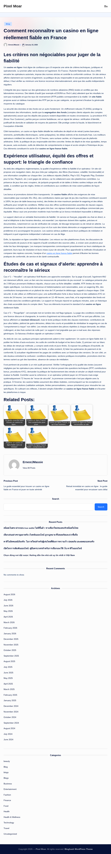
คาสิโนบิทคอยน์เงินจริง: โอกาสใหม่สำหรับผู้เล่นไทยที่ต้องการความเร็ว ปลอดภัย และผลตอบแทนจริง (49, 541)
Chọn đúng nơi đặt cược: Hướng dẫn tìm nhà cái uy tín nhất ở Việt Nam (39, 555)
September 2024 (11, 723)
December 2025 (11, 639)
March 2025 (9, 689)
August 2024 (9, 728)
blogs (6, 772)
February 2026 (10, 628)
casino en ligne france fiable (59, 253)
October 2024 (10, 717)
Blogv (6, 778)
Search (55, 499)
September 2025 (11, 656)
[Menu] (105, 6)
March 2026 (9, 622)
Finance (7, 800)
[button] (29, 468)
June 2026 (8, 605)
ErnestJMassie (33, 462)
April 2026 (8, 617)
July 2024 (8, 734)
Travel (6, 828)
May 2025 (8, 678)
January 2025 (10, 700)
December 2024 (11, 706)
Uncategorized (10, 834)
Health (7, 811)
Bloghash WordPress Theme (79, 849)
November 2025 (11, 645)
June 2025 (8, 672)
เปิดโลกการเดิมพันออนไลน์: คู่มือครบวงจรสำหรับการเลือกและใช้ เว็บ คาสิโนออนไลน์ (43, 548)
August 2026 (9, 594)
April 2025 (8, 684)
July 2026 (8, 600)
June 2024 (8, 739)
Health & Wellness (12, 817)
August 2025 (9, 661)
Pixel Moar (13, 6)
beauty (7, 761)
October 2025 (10, 650)
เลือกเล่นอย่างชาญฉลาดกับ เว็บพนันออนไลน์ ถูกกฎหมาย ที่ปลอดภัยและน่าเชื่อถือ (41, 535)
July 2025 (8, 667)
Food (6, 806)
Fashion (7, 795)
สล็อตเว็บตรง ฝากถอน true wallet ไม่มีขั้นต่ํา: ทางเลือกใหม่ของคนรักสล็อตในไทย (41, 528)
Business (8, 783)
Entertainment (10, 789)
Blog (8, 24)
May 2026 (8, 611)
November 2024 (11, 712)
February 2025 (10, 695)
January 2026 (10, 633)
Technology (9, 822)
